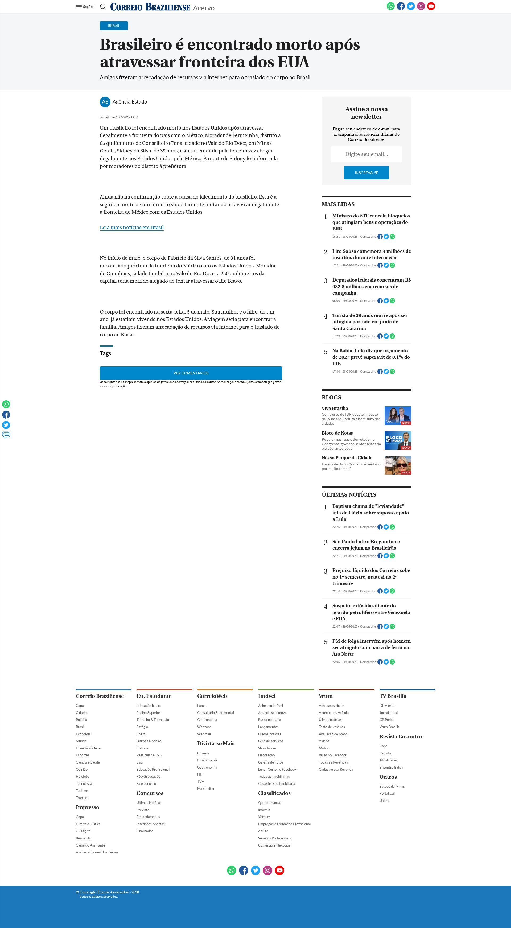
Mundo (81, 741)
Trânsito (82, 797)
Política (81, 719)
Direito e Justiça (88, 824)
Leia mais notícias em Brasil (132, 227)
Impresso (87, 807)
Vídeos (324, 741)
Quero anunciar (270, 803)
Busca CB (83, 838)
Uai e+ (384, 800)
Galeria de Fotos (270, 762)
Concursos (150, 793)
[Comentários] (6, 437)
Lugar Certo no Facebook (277, 769)
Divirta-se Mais (215, 743)
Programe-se (207, 760)
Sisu (140, 762)
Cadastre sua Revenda (336, 769)
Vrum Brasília (390, 727)
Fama (201, 705)
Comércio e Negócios (274, 845)
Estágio (142, 727)
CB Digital (83, 831)
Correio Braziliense (100, 696)
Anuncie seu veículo (334, 713)
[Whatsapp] (6, 407)
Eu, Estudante (154, 696)
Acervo (204, 7)
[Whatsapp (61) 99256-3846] (391, 9)
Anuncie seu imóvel (272, 713)
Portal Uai (387, 793)
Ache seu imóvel (270, 705)
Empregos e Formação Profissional (284, 824)
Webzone (204, 727)
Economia (83, 734)
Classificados (274, 793)
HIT (200, 774)
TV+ (200, 781)
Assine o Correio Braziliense (97, 852)
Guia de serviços (270, 741)
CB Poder (387, 719)
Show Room (267, 748)
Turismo (82, 791)
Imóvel (266, 696)
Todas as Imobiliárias (274, 776)
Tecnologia (84, 783)
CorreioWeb (212, 696)
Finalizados (145, 831)
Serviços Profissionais (274, 838)
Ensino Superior (148, 713)
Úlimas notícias (269, 734)
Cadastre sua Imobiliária (276, 783)
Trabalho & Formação (153, 719)
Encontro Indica (391, 767)
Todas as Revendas (333, 762)
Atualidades (389, 760)
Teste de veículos (332, 727)
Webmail (204, 734)
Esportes (82, 755)
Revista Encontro (401, 736)
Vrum (326, 696)
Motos (324, 748)
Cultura (142, 748)
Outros (388, 777)
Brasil (80, 727)
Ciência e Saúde (88, 762)
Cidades (82, 713)
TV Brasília (393, 696)
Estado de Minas (392, 786)
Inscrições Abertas (151, 824)
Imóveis (264, 810)
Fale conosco (146, 783)
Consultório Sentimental (215, 713)
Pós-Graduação (148, 776)
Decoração (266, 755)
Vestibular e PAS (149, 755)
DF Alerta (387, 705)
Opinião (82, 769)
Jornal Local (389, 713)
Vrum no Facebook (333, 755)
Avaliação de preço (333, 734)
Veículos (264, 817)
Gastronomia (207, 719)
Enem (141, 734)
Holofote (82, 776)
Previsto (143, 810)
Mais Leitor (206, 788)
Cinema (203, 753)
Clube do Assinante (90, 845)
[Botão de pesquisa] (101, 6)
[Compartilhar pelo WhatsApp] (392, 238)
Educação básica (149, 705)
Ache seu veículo (331, 705)
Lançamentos (268, 727)
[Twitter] (6, 427)
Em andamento (148, 817)
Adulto (263, 831)
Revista (385, 753)
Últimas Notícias (149, 741)
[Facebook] (401, 9)
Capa (80, 705)
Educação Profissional (153, 769)
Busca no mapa (269, 719)
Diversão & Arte (88, 748)
